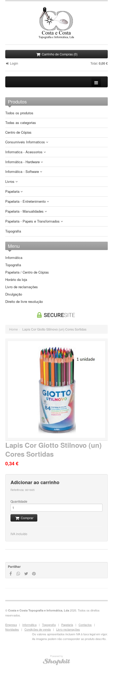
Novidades (12, 629)
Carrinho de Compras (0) (59, 54)
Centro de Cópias (18, 132)
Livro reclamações (68, 629)
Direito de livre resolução (24, 301)
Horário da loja (16, 279)
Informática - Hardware (23, 162)
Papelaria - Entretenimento (26, 201)
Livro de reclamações (21, 287)
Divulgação (13, 294)
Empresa (11, 624)
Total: (99, 63)
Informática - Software (22, 171)
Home (13, 329)
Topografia (13, 231)
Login (13, 63)
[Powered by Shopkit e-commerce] (56, 661)
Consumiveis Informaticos (25, 142)
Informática (13, 257)
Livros (10, 181)
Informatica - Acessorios (24, 152)
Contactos (85, 624)
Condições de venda (37, 629)
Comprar (26, 518)
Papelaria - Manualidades (25, 211)
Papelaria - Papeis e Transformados (33, 221)
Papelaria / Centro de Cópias (27, 272)
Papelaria (12, 191)
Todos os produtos (19, 113)
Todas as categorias (20, 123)
